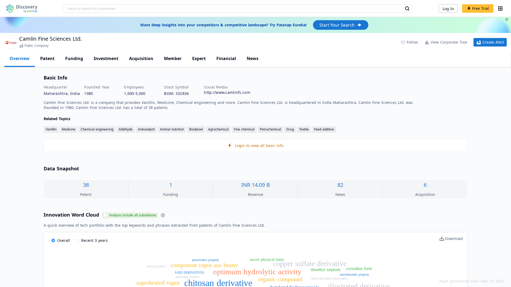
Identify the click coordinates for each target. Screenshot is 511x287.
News (252, 58)
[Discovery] (22, 8)
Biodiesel (196, 129)
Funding (74, 58)
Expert (199, 58)
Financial (226, 58)
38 (86, 184)
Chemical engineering (97, 129)
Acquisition (141, 58)
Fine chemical (244, 129)
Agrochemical (218, 129)
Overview (20, 58)
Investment (106, 58)
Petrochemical (270, 129)
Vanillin (51, 129)
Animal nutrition (172, 129)
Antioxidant (146, 129)
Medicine (68, 129)
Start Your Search (337, 25)
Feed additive (324, 129)
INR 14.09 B (255, 184)
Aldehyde (126, 129)
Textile (304, 129)
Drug (290, 129)
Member (173, 58)
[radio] (60, 241)
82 (340, 184)
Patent (47, 58)
